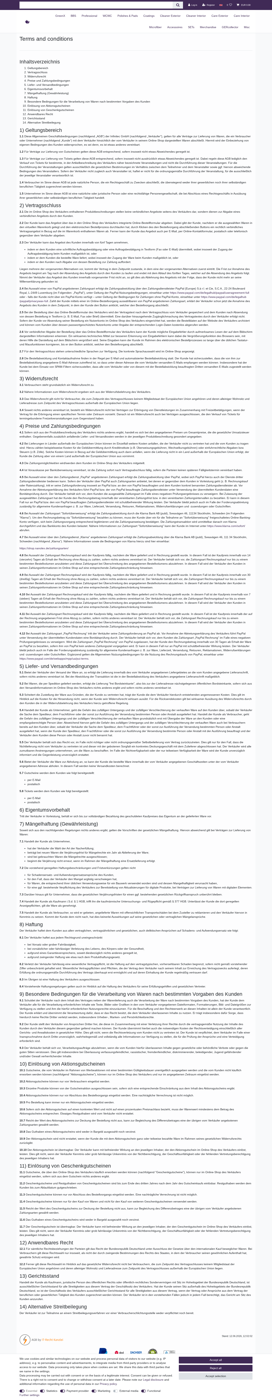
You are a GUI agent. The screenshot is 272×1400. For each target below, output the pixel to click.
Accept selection (215, 1376)
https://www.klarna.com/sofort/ (226, 526)
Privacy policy (108, 1383)
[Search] (178, 5)
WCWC (107, 15)
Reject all (215, 1368)
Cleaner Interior (196, 15)
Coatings (149, 15)
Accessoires (174, 27)
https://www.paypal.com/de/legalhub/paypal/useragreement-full (209, 292)
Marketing (104, 1390)
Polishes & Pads (127, 15)
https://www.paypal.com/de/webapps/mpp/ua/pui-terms (54, 658)
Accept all (216, 1359)
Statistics (51, 1390)
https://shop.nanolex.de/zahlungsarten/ (44, 548)
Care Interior (242, 15)
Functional (153, 1390)
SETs (191, 27)
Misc (247, 27)
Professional (89, 15)
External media (128, 1390)
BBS (73, 15)
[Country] (220, 5)
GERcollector (230, 27)
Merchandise (208, 27)
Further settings (29, 1395)
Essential (31, 1390)
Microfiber (155, 27)
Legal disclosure (153, 1379)
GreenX (60, 15)
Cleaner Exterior (170, 15)
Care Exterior (219, 15)
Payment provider (78, 1390)
